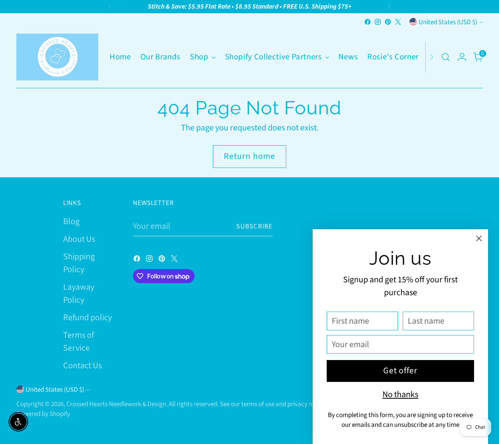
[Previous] (110, 6)
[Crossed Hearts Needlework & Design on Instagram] (377, 21)
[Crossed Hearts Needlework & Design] (57, 57)
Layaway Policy (78, 293)
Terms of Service (78, 341)
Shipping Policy (79, 263)
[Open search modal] (445, 57)
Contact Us (82, 365)
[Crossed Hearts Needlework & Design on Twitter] (398, 21)
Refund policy (87, 317)
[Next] (389, 6)
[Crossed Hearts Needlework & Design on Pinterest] (387, 21)
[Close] (479, 238)
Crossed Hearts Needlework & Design (116, 404)
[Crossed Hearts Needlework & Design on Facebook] (367, 21)
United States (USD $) (448, 22)
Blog (71, 221)
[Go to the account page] (462, 57)
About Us (79, 239)
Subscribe (254, 226)
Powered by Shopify (43, 414)
